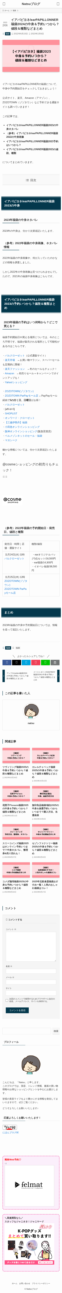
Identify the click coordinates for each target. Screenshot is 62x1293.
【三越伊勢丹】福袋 (16, 422)
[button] (6, 662)
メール (10, 977)
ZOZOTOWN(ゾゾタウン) (19, 391)
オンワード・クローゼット (20, 418)
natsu (31, 723)
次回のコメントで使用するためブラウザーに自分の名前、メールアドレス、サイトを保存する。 (32, 1000)
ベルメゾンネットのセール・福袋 (23, 435)
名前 (9, 966)
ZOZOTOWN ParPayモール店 (21, 395)
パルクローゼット (15, 355)
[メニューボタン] (4, 4)
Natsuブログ (31, 4)
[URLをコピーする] (55, 662)
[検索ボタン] (58, 4)
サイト (9, 988)
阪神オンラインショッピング (21, 431)
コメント (11, 929)
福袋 (7, 34)
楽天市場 (10, 360)
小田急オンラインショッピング (22, 426)
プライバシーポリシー (41, 1283)
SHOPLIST (11, 413)
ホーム (14, 1283)
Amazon (9, 373)
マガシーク (11, 440)
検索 (56, 1031)
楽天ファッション (15, 368)
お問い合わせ (24, 1283)
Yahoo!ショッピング (16, 382)
